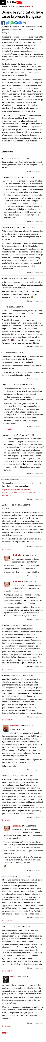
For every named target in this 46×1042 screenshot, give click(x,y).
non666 (13, 977)
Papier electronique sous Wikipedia (16, 490)
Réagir (4, 1033)
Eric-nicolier (29, 6)
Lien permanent (38, 171)
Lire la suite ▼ (8, 429)
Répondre (30, 171)
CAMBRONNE (15, 726)
